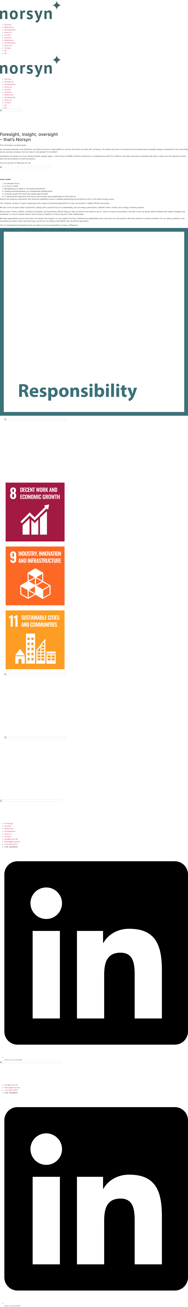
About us (8, 32)
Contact (7, 35)
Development (9, 30)
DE (5, 53)
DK (5, 51)
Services (7, 24)
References (8, 27)
